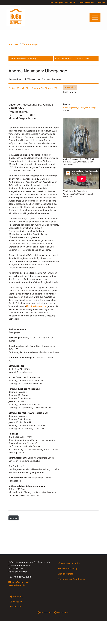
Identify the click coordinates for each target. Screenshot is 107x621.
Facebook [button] (17, 596)
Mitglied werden (86, 2)
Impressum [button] (45, 612)
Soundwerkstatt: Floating (23, 58)
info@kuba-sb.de (37, 306)
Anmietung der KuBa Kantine (62, 2)
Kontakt (101, 2)
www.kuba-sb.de (16, 585)
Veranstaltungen (30, 44)
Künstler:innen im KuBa (69, 563)
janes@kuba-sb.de (21, 582)
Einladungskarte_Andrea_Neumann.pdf (80, 108)
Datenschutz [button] (63, 612)
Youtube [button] (17, 606)
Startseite (13, 44)
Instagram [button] (17, 601)
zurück (13, 518)
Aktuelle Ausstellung (68, 568)
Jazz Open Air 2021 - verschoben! (73, 58)
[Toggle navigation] (95, 17)
